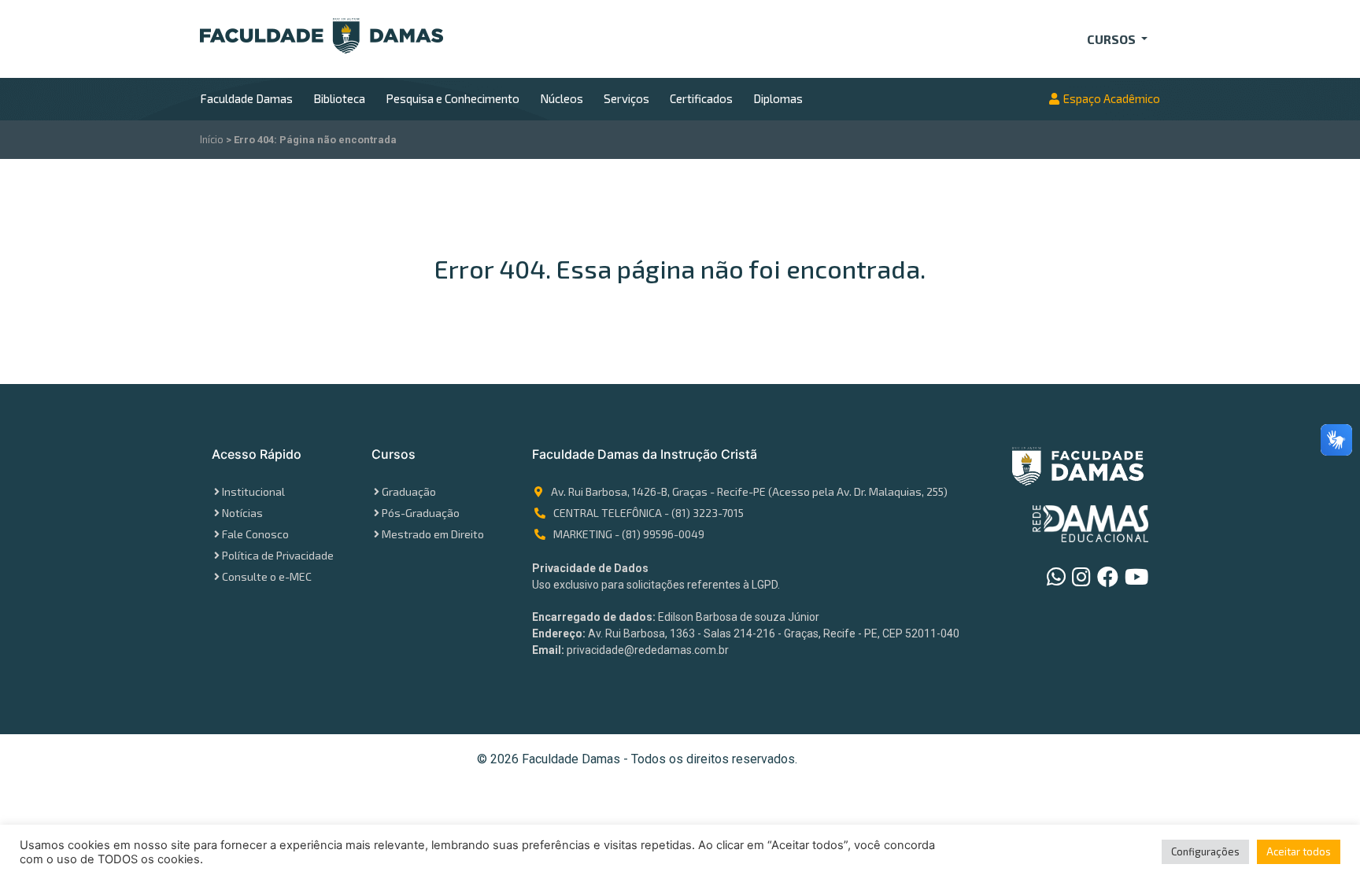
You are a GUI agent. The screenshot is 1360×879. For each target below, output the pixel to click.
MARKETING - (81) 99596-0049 (628, 534)
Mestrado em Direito (433, 534)
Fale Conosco (255, 534)
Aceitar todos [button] (1298, 851)
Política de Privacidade (278, 555)
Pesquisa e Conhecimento (452, 98)
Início (212, 139)
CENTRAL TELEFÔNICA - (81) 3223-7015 (648, 512)
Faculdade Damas (246, 98)
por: (841, 760)
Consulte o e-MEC (267, 576)
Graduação (409, 491)
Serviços (626, 98)
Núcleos (561, 98)
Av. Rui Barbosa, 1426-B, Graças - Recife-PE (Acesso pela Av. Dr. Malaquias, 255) (749, 491)
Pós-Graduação (421, 512)
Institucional (253, 491)
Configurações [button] (1205, 851)
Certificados (701, 98)
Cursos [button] (1112, 38)
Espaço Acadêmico (1111, 98)
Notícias (242, 512)
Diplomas (778, 98)
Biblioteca (339, 98)
